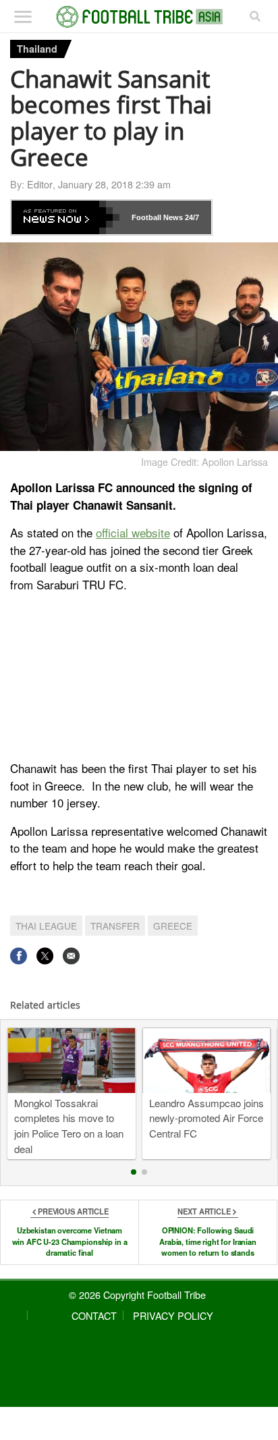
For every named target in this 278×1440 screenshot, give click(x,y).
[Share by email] (71, 955)
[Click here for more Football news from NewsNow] (65, 217)
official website (133, 532)
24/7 (191, 217)
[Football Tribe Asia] (139, 17)
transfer (115, 925)
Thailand (37, 48)
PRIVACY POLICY (173, 1315)
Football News (157, 217)
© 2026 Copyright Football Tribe (137, 1294)
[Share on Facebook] (18, 955)
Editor (40, 184)
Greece (172, 925)
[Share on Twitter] (44, 955)
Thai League (46, 925)
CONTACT (94, 1315)
